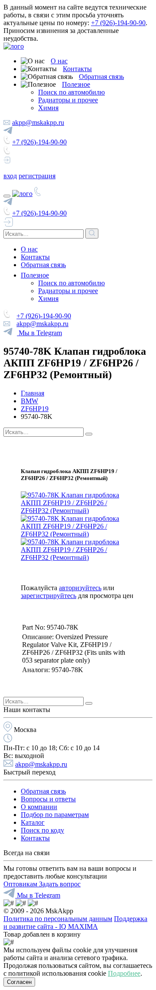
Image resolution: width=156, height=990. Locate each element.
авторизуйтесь (80, 587)
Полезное (76, 84)
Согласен (19, 982)
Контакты (77, 68)
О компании (39, 806)
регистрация (37, 176)
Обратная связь (101, 76)
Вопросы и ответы (48, 799)
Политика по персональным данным (57, 918)
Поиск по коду (42, 830)
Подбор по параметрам (55, 814)
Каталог (33, 822)
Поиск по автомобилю (71, 92)
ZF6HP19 (35, 408)
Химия (48, 107)
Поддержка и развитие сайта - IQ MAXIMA (75, 922)
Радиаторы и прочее (68, 100)
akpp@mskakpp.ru (38, 122)
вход (10, 176)
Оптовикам (21, 884)
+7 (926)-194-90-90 (118, 22)
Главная (32, 393)
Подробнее (124, 973)
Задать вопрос (60, 884)
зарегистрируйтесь (48, 595)
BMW (29, 401)
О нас (59, 61)
